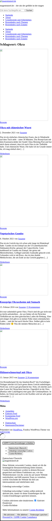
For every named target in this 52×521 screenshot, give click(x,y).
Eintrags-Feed (11, 413)
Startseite (9, 15)
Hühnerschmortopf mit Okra (16, 372)
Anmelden (9, 411)
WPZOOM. (5, 432)
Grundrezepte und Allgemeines (18, 20)
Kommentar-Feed (12, 416)
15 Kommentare (33, 307)
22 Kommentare (32, 377)
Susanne (23, 132)
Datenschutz (10, 423)
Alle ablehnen (22, 515)
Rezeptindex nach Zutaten (16, 25)
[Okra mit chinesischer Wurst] (24, 120)
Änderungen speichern (38, 515)
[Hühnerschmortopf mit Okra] (24, 365)
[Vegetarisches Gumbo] (24, 226)
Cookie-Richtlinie (36, 510)
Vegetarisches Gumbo (11, 233)
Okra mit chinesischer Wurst (15, 127)
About (8, 17)
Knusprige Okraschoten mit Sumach (20, 302)
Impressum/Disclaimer (14, 425)
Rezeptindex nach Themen (16, 22)
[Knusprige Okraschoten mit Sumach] (24, 294)
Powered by (20, 517)
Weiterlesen (5, 153)
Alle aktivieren (9, 515)
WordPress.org (11, 418)
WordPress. (18, 430)
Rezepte (3, 122)
